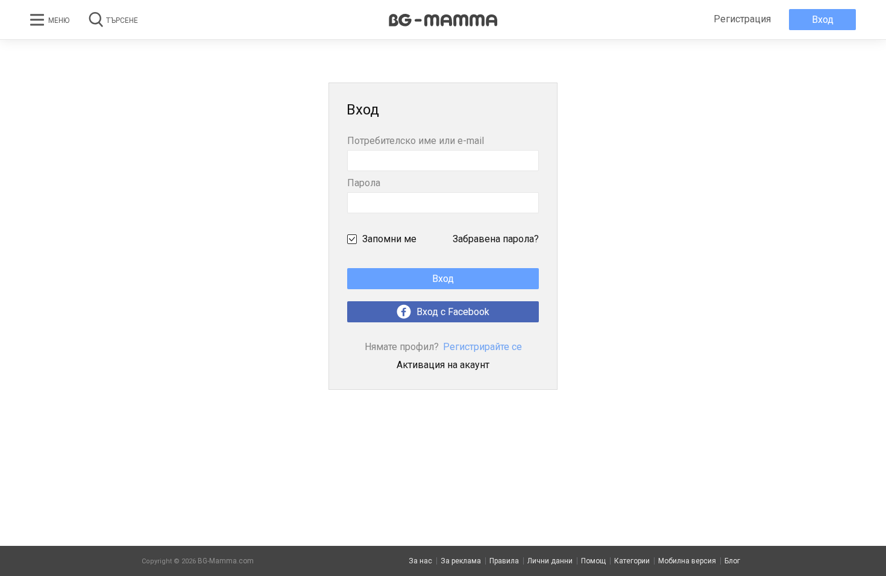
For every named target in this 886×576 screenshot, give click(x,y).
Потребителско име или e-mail (415, 141)
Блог (732, 561)
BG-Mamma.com (226, 561)
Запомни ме (389, 239)
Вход (823, 19)
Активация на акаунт (443, 365)
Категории (632, 561)
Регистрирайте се (443, 346)
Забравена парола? (496, 239)
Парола (363, 183)
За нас (420, 561)
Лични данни (550, 561)
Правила (504, 561)
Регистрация (742, 19)
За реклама (461, 561)
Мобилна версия (687, 561)
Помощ (593, 561)
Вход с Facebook (451, 312)
